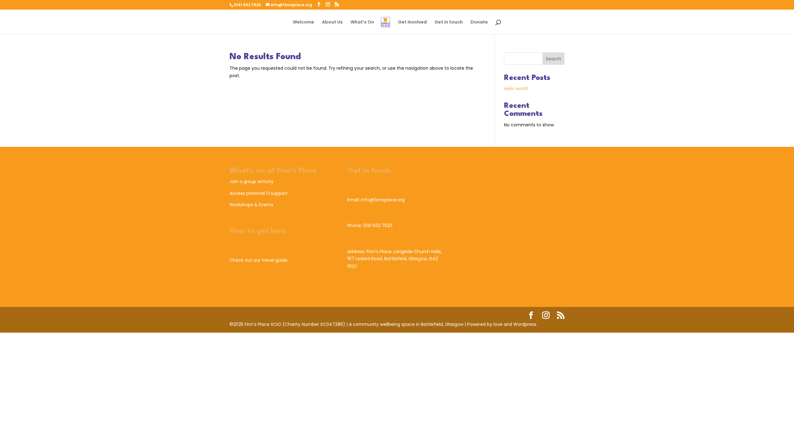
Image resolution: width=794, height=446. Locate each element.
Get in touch (449, 22)
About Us (332, 22)
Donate (479, 22)
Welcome (303, 22)
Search (553, 59)
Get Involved (412, 22)
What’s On (362, 22)
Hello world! (516, 88)
